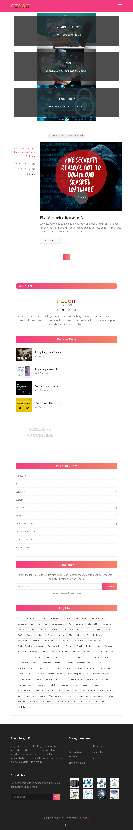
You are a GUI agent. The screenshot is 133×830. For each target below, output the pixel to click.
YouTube (21, 707)
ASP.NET (96, 629)
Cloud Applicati (75, 635)
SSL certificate (89, 690)
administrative (58, 624)
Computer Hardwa (95, 635)
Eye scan (22, 652)
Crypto (65, 640)
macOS (35, 663)
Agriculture (108, 624)
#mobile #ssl (56, 618)
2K (28, 174)
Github (109, 652)
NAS (58, 668)
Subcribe (110, 586)
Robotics (53, 685)
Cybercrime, (18, 148)
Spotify (51, 690)
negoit (67, 668)
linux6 (106, 657)
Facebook (34, 652)
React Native (76, 679)
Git (100, 652)
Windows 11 (47, 701)
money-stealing (44, 668)
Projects (97, 746)
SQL (60, 690)
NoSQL (31, 674)
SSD (68, 690)
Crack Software (50, 640)
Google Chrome (35, 657)
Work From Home (96, 701)
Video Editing (55, 696)
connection (22, 640)
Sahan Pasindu (22, 163)
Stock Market (105, 690)
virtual (68, 696)
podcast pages (24, 679)
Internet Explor (53, 657)
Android (32, 629)
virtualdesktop (82, 696)
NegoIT (87, 818)
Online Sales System (75, 754)
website (21, 701)
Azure (29, 635)
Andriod (21, 629)
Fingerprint (64, 652)
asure (107, 629)
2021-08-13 (24, 168)
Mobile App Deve (25, 668)
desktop (39, 646)
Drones (69, 646)
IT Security (76, 657)
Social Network (24, 690)
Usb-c (42, 696)
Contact (97, 758)
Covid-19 (35, 640)
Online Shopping (74, 674)
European (108, 646)
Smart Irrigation (77, 762)
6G (46, 624)
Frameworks (89, 652)
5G (39, 624)
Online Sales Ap (55, 674)
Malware (47, 663)
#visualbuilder (97, 618)
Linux (96, 657)
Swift (20, 696)
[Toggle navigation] (120, 6)
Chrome (51, 635)
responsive (40, 685)
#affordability (28, 618)
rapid (64, 679)
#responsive (72, 618)
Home (72, 746)
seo (96, 685)
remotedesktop (24, 685)
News (20, 674)
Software (39, 690)
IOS (65, 657)
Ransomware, (21, 152)
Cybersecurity (93, 640)
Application (55, 629)
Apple (43, 629)
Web (111, 696)
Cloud (61, 635)
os (87, 674)
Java (88, 657)
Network (78, 668)
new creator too (105, 668)
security (86, 685)
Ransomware (51, 679)
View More (50, 240)
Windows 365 (64, 701)
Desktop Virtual (55, 646)
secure (75, 685)
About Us (98, 752)
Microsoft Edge (83, 663)
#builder (42, 618)
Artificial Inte (82, 629)
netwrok (90, 668)
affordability (93, 624)
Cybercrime (77, 640)
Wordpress (79, 701)
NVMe (41, 674)
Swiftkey (31, 696)
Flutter (76, 652)
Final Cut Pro (48, 652)
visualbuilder (98, 696)
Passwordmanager (100, 674)
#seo (84, 618)
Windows (34, 701)
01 (66, 257)
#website (22, 624)
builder (40, 635)
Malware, (30, 148)
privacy (38, 679)
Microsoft (68, 663)
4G (32, 624)
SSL (76, 690)
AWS (20, 635)
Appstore (69, 629)
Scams (65, 685)
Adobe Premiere (76, 624)
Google (21, 657)
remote (105, 679)
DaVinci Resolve (25, 646)
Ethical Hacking (93, 646)
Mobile (98, 663)
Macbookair (23, 663)
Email (79, 646)
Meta (57, 663)
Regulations (92, 679)
